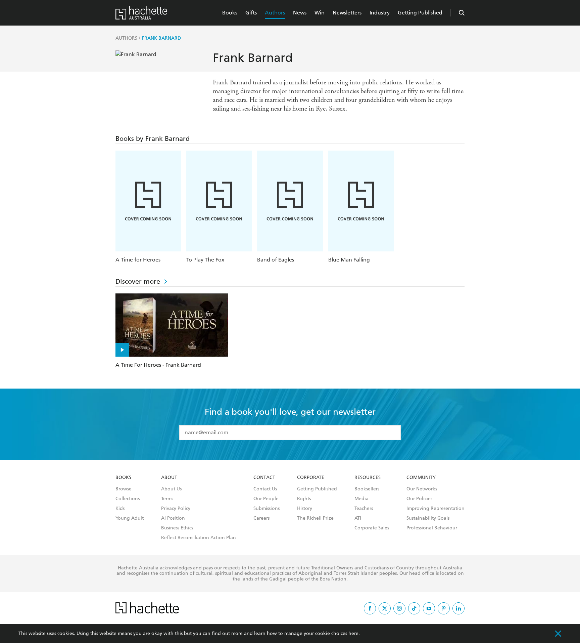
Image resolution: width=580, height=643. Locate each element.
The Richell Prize (315, 518)
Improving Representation (435, 508)
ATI (357, 518)
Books (229, 12)
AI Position (173, 518)
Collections (127, 498)
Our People (266, 498)
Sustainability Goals (427, 518)
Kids (120, 508)
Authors (275, 12)
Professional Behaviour (431, 528)
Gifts (251, 12)
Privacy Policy (175, 508)
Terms (167, 498)
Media (361, 498)
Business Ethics (177, 528)
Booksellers (366, 489)
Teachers (363, 508)
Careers (261, 518)
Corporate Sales (371, 528)
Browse (123, 489)
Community (421, 477)
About (169, 477)
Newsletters (347, 12)
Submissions (266, 508)
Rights (304, 498)
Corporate (310, 477)
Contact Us (265, 489)
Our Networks (421, 489)
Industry (380, 12)
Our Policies (419, 498)
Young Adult (129, 518)
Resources (367, 477)
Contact (264, 477)
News (299, 12)
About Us (171, 489)
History (304, 508)
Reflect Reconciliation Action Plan (198, 537)
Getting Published (420, 12)
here (353, 633)
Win (320, 12)
